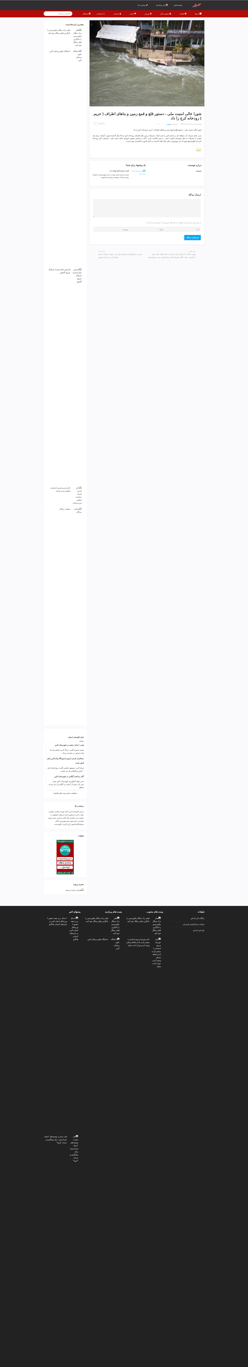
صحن (54, 818)
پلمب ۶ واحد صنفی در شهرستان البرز (69, 745)
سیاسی (59, 818)
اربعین (81, 812)
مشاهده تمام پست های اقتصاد (65, 793)
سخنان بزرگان (64, 509)
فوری (50, 818)
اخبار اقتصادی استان (76, 737)
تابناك (67, 812)
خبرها (198, 150)
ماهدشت (81, 821)
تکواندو (51, 812)
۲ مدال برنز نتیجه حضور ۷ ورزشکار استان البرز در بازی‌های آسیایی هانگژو (57, 921)
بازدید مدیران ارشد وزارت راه (119, 171)
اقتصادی (76, 812)
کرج (69, 824)
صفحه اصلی (178, 5)
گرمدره (64, 824)
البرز (71, 812)
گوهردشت (57, 824)
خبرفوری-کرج (70, 815)
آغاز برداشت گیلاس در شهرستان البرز (69, 776)
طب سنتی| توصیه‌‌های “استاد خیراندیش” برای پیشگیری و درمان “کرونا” (55, 1139)
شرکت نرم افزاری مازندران (193, 924)
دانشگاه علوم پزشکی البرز (60, 51)
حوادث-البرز (79, 815)
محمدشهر (73, 821)
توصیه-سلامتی (59, 812)
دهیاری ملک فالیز (68, 818)
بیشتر (81, 741)
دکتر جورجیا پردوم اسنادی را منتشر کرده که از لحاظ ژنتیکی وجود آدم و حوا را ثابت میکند (138, 942)
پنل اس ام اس (198, 930)
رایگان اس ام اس (197, 918)
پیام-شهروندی (64, 821)
